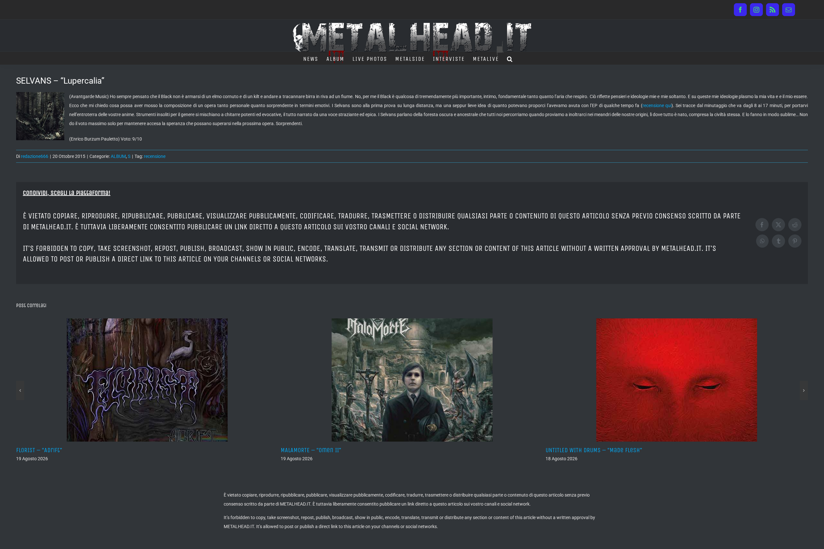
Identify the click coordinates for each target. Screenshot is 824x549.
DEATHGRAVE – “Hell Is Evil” (590, 450)
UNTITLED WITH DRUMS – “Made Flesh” (338, 450)
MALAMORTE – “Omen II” (55, 450)
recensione (154, 156)
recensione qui (656, 105)
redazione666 (34, 156)
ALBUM (118, 156)
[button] (510, 58)
